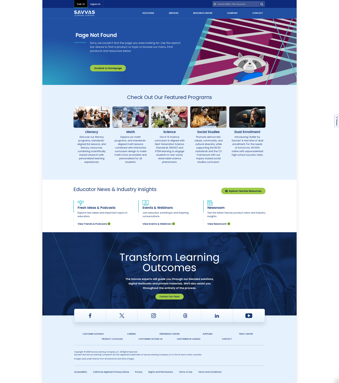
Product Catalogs (112, 339)
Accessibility (80, 372)
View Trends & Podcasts (92, 223)
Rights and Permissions (160, 372)
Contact (257, 13)
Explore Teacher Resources (245, 191)
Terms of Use (185, 372)
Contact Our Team (170, 296)
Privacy (138, 372)
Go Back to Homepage (108, 68)
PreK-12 (81, 4)
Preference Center (170, 334)
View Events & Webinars (157, 223)
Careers (131, 334)
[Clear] (215, 4)
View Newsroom (217, 223)
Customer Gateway (93, 334)
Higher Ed (95, 4)
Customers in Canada (188, 339)
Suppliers (208, 334)
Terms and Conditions (210, 372)
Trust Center (246, 334)
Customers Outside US (150, 339)
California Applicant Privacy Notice (111, 372)
